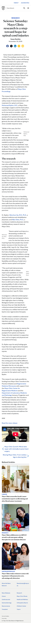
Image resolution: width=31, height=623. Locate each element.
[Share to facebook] (7, 46)
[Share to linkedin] (15, 46)
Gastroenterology (6, 603)
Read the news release (9, 423)
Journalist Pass (25, 2)
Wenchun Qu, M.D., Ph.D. (17, 215)
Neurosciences (6, 606)
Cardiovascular (6, 599)
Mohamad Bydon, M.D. (10, 105)
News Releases (6, 593)
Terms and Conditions (5, 616)
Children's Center (21, 606)
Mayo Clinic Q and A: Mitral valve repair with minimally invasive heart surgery (16, 449)
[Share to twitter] (11, 46)
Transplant (5, 609)
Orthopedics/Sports (22, 603)
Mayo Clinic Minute (22, 596)
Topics (19, 609)
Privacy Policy (4, 618)
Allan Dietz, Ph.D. (18, 220)
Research (19, 593)
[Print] (22, 46)
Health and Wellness (22, 599)
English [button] (16, 2)
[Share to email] (19, 46)
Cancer (4, 596)
